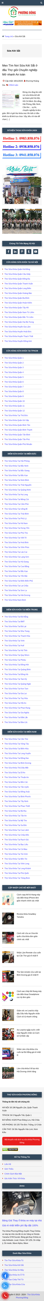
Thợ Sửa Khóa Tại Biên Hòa (16, 749)
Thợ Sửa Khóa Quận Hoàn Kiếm (18, 303)
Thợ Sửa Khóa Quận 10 (14, 401)
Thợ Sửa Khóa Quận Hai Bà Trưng (19, 322)
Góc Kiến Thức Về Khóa (14, 1179)
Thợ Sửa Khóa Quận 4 (14, 372)
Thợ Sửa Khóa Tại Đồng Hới (16, 665)
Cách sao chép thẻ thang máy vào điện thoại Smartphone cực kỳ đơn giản (29, 994)
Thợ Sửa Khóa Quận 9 (14, 396)
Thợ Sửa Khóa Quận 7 (14, 387)
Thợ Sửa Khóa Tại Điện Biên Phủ (18, 581)
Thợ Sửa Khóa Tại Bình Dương (17, 763)
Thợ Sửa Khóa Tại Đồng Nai (16, 758)
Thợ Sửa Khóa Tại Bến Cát (15, 782)
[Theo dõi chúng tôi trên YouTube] (35, 251)
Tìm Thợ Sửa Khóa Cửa (14, 1284)
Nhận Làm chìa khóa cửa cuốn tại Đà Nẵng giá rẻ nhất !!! (29, 1052)
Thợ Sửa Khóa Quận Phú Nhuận (18, 444)
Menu (22, 2)
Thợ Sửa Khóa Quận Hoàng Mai (18, 293)
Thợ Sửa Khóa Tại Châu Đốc (16, 835)
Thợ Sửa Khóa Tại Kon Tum (16, 689)
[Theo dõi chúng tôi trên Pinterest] (22, 251)
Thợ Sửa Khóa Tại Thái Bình (16, 514)
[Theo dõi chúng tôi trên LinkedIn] (15, 251)
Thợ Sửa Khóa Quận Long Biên (17, 288)
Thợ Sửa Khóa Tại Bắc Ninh (16, 466)
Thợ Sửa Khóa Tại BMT (14, 622)
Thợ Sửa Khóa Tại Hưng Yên (16, 528)
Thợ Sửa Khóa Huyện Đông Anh (18, 341)
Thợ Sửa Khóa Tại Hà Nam (16, 523)
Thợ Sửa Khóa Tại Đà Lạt (15, 626)
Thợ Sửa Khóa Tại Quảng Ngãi (17, 684)
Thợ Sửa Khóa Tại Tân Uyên (16, 787)
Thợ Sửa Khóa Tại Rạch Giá (16, 840)
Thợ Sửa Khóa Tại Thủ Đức (16, 415)
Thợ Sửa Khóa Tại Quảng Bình (17, 670)
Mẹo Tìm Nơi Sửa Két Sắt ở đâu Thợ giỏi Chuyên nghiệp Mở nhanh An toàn (20, 70)
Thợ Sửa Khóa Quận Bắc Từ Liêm (18, 317)
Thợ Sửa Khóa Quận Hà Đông (17, 269)
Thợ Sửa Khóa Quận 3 (14, 367)
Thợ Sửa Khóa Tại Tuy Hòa (16, 698)
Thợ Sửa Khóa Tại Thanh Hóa (17, 636)
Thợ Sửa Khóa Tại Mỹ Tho (15, 821)
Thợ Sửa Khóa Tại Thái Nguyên (17, 485)
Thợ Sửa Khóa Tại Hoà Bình (16, 542)
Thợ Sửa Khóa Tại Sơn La (15, 590)
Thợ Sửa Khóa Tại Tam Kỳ (15, 679)
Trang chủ (9, 36)
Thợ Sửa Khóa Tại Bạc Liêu (16, 844)
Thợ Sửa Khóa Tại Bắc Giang (16, 471)
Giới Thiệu (8, 1169)
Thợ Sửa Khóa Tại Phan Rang (17, 708)
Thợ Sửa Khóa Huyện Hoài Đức (18, 332)
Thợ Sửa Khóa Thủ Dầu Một (16, 768)
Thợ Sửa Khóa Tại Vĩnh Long (16, 864)
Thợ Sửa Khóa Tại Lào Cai (15, 552)
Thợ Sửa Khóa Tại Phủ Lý (15, 518)
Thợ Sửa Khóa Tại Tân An (15, 816)
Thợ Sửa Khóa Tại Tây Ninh (16, 801)
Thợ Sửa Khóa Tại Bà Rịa (15, 811)
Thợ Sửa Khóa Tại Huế (14, 646)
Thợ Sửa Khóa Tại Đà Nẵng (16, 617)
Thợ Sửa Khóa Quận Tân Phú (17, 439)
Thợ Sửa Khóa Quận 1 (14, 358)
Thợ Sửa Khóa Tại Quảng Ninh (17, 490)
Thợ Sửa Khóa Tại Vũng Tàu (16, 744)
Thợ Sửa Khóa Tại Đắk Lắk (16, 717)
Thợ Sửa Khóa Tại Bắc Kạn (16, 475)
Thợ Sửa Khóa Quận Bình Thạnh (18, 430)
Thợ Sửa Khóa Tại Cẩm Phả (16, 504)
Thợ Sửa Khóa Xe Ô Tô (14, 1275)
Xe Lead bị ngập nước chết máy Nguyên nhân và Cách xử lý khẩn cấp (28, 1033)
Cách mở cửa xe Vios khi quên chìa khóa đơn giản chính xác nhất (27, 936)
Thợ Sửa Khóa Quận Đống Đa (17, 279)
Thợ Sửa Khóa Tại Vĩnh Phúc (16, 547)
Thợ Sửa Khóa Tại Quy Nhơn (16, 655)
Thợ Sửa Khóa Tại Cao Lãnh (16, 830)
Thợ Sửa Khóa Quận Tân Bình (17, 435)
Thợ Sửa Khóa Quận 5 (14, 377)
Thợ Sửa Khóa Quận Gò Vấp (16, 420)
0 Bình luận (13, 85)
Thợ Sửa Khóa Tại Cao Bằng (16, 566)
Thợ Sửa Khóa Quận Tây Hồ (16, 308)
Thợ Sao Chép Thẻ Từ (14, 1280)
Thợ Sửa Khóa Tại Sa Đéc (15, 825)
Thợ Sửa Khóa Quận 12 (14, 411)
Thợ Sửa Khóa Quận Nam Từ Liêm (19, 312)
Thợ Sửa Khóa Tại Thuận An (16, 777)
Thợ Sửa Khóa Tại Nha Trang (16, 631)
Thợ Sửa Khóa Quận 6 (14, 382)
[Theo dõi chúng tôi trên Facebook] (8, 251)
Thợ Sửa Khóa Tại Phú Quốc (16, 873)
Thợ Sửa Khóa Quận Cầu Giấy (17, 274)
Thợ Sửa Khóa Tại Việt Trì (15, 538)
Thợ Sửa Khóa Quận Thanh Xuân (18, 284)
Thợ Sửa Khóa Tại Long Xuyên (17, 753)
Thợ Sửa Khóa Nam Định (15, 600)
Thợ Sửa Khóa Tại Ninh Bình (16, 480)
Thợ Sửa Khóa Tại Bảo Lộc (16, 722)
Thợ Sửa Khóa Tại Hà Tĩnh (15, 650)
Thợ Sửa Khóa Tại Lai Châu (16, 586)
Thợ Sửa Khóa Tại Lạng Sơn (16, 557)
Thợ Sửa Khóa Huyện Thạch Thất (18, 336)
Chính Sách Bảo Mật (13, 1174)
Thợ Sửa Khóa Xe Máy (14, 1270)
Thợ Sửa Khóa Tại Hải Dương (17, 595)
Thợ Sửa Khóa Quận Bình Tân (17, 425)
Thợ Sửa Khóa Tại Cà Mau (15, 849)
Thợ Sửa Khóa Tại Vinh (14, 641)
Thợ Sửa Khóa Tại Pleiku (15, 660)
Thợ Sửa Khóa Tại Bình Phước (17, 797)
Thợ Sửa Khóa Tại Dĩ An (14, 773)
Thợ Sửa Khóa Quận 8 (14, 391)
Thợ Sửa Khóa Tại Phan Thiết (17, 806)
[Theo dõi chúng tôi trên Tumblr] (28, 251)
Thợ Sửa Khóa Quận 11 (14, 406)
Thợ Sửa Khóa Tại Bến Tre (15, 859)
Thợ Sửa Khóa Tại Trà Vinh (16, 854)
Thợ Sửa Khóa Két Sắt (14, 1265)
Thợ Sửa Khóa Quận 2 (14, 363)
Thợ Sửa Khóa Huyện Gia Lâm (17, 327)
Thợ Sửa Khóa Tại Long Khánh (17, 868)
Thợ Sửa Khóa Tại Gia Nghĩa (16, 713)
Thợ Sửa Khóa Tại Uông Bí (15, 509)
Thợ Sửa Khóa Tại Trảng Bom (17, 878)
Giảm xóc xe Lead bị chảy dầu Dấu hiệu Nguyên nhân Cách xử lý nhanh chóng (28, 1014)
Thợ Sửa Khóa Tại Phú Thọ (16, 533)
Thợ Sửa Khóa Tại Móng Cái (16, 499)
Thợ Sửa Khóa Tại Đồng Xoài (17, 792)
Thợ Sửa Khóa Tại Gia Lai (15, 693)
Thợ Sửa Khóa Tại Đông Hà (16, 674)
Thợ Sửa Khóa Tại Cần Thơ (16, 739)
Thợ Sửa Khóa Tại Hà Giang (16, 562)
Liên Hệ (7, 1164)
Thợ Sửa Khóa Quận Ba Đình (16, 298)
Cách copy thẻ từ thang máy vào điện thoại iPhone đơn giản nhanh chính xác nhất (28, 898)
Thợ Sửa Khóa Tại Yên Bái (15, 576)
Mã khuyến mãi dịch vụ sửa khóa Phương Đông (22, 1141)
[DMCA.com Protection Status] (10, 1150)
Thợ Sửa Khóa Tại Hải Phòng (17, 461)
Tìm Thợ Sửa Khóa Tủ (13, 1260)
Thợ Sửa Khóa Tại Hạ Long (16, 495)
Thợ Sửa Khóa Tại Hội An (15, 703)
